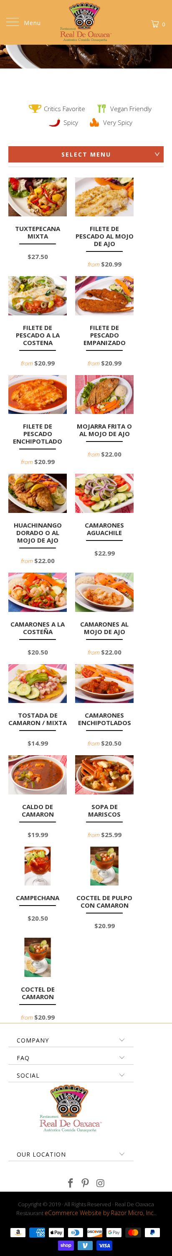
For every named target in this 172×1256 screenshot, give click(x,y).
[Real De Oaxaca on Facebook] (70, 1183)
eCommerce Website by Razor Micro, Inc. (100, 1213)
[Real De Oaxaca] (86, 22)
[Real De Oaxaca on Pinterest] (85, 1183)
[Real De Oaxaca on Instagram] (100, 1183)
